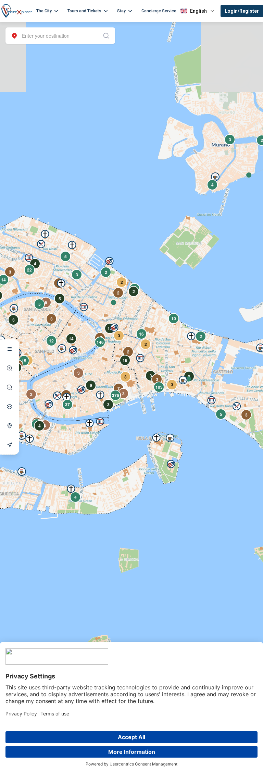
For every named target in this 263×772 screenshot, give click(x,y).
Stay (121, 11)
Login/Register (242, 11)
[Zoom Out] (9, 387)
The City (44, 11)
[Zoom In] (9, 368)
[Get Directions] (9, 445)
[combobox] (60, 35)
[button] (113, 302)
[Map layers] (9, 406)
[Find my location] (9, 426)
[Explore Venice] (9, 349)
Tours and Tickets (84, 11)
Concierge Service (158, 11)
